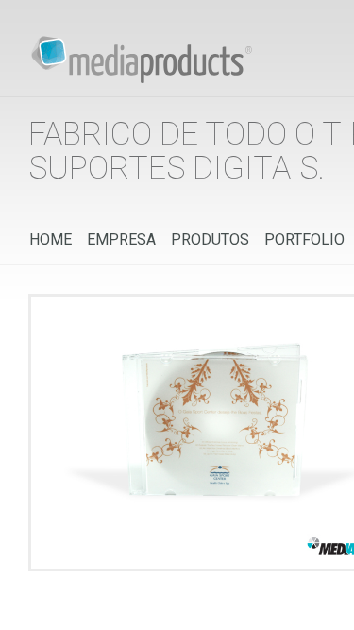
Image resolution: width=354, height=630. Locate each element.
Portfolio (304, 239)
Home (50, 239)
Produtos (210, 239)
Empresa (121, 239)
